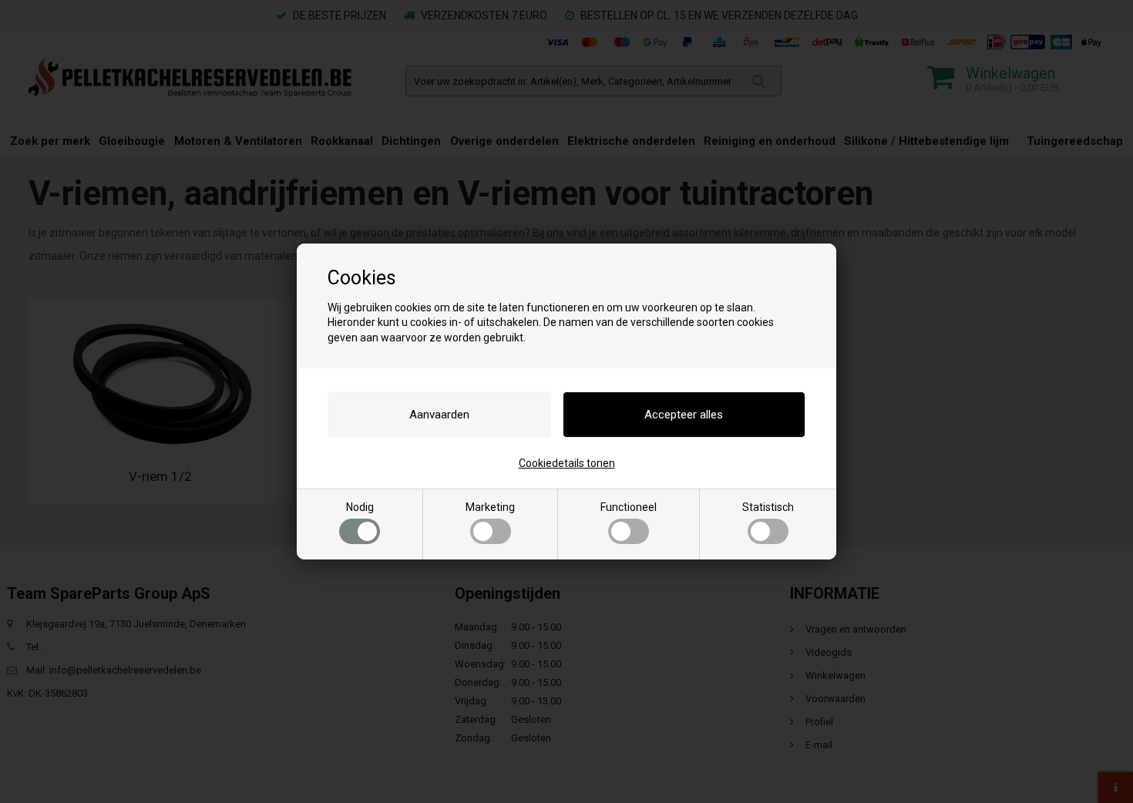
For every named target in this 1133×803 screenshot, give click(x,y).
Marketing (490, 507)
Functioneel (628, 507)
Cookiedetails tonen (567, 463)
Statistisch (768, 507)
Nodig (360, 507)
